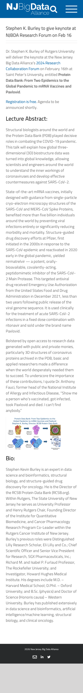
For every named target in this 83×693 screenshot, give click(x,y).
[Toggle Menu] (71, 9)
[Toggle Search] (53, 9)
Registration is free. (21, 101)
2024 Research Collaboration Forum (33, 65)
